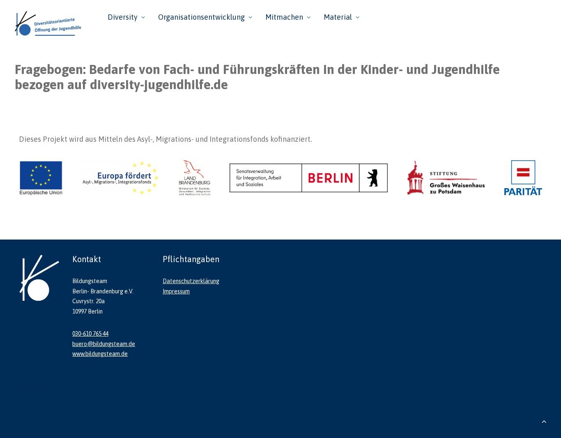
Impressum (176, 291)
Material (338, 17)
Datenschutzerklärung (191, 281)
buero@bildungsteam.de (103, 344)
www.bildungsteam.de (100, 353)
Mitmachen (284, 17)
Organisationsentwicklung (201, 17)
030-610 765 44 (90, 333)
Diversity (123, 17)
